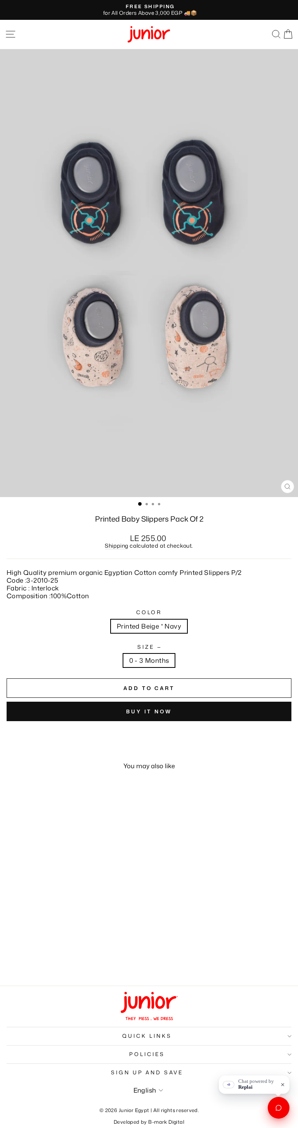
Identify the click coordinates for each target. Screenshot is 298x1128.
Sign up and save (147, 1072)
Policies (147, 1054)
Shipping (116, 546)
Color (149, 613)
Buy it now (149, 711)
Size (149, 647)
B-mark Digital (166, 1121)
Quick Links (147, 1035)
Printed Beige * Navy (149, 626)
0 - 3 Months (149, 660)
